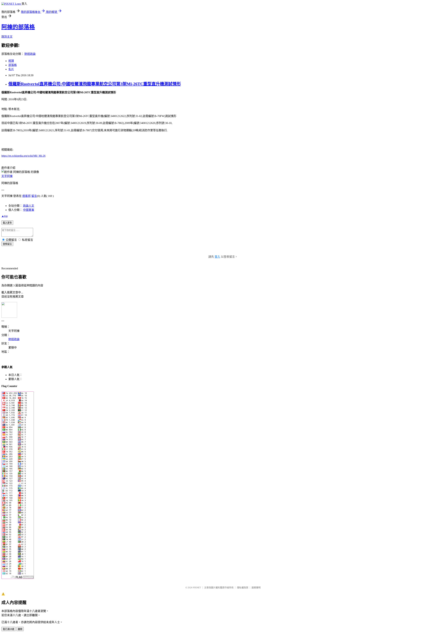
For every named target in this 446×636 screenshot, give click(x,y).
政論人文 (28, 205)
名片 (11, 69)
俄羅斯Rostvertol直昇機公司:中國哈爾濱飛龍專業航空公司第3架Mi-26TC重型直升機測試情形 (94, 84)
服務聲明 (256, 587)
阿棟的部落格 (18, 27)
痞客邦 (26, 195)
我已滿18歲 (8, 629)
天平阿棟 (7, 176)
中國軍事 (28, 209)
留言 (34, 195)
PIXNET (197, 587)
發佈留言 (7, 244)
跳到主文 (7, 36)
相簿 (11, 60)
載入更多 (7, 222)
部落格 (12, 65)
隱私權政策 (242, 587)
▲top (4, 215)
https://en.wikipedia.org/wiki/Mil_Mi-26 (23, 155)
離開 (20, 629)
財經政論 (30, 53)
